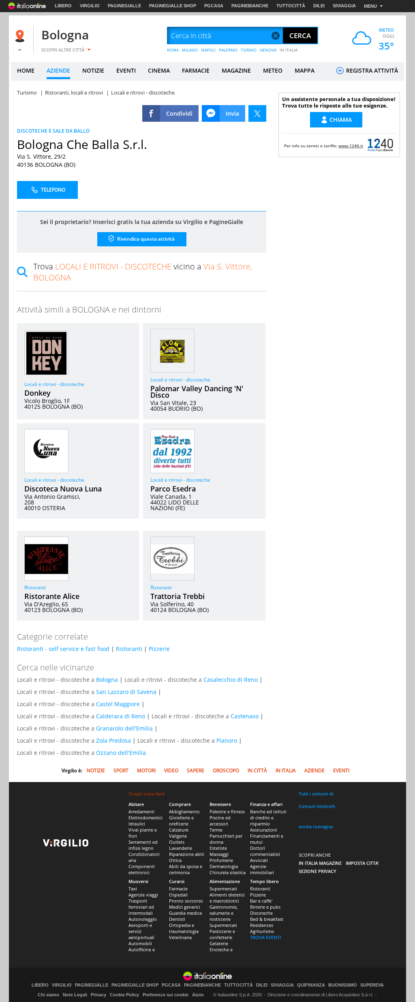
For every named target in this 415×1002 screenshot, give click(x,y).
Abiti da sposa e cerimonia (185, 869)
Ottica (175, 860)
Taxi (132, 889)
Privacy (98, 994)
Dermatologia (224, 866)
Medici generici (184, 907)
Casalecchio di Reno (230, 679)
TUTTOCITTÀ (290, 5)
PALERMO (228, 50)
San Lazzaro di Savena (126, 692)
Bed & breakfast (266, 919)
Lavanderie (180, 848)
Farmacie (178, 889)
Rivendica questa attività (145, 238)
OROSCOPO (226, 770)
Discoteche (261, 913)
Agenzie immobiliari (262, 869)
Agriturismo (262, 931)
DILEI (319, 5)
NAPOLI (208, 50)
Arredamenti (141, 811)
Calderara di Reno (120, 716)
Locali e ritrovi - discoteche (54, 384)
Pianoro (226, 740)
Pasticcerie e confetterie (222, 934)
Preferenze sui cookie (165, 994)
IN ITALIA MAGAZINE (320, 863)
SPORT (120, 770)
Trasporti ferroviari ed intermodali (141, 907)
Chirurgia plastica (228, 872)
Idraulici (136, 824)
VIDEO (171, 770)
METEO (272, 70)
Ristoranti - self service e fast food (63, 649)
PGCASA (213, 5)
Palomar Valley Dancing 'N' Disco (196, 392)
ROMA (173, 50)
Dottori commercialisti (265, 851)
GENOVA (268, 50)
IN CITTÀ (257, 770)
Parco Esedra (173, 488)
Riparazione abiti (186, 854)
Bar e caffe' (261, 901)
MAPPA (304, 70)
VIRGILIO (90, 5)
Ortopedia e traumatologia (184, 928)
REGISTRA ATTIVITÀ (371, 70)
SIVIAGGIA (344, 5)
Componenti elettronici (141, 869)
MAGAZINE (236, 70)
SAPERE (195, 770)
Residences (261, 925)
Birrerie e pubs (265, 907)
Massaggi (219, 854)
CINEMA (159, 70)
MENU (370, 6)
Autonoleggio (142, 919)
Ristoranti (35, 587)
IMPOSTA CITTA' (362, 863)
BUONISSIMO (342, 985)
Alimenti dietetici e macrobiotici (227, 898)
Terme (216, 830)
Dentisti (177, 919)
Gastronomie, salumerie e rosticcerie (224, 913)
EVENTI (126, 70)
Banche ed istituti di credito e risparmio (268, 817)
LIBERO (63, 5)
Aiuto (198, 994)
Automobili (140, 943)
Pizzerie (159, 649)
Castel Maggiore (118, 704)
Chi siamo (48, 994)
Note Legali (75, 994)
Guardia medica (185, 913)
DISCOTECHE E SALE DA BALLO (53, 130)
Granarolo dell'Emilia (124, 728)
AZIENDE (58, 70)
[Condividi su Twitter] (257, 113)
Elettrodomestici (145, 818)
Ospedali (178, 895)
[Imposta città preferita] (21, 36)
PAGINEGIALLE (124, 5)
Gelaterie (219, 943)
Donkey (37, 393)
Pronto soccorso (186, 901)
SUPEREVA (372, 985)
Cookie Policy (124, 994)
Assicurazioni (263, 830)
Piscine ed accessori (220, 821)
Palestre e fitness (227, 811)
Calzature (178, 830)
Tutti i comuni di (316, 794)
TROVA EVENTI (265, 937)
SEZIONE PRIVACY (317, 871)
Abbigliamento (184, 811)
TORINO (249, 50)
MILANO (190, 50)
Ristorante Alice (51, 596)
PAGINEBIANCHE (249, 5)
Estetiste (218, 848)
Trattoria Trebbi (177, 596)
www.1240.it (350, 146)
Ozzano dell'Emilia (121, 752)
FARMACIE (196, 70)
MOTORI (146, 770)
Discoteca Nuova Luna (63, 488)
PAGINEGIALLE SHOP (172, 5)
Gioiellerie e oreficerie (181, 821)
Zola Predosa (113, 740)
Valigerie (178, 836)
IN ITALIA (289, 50)
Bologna (65, 34)
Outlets (176, 842)
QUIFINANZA (311, 985)
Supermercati (223, 889)
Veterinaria (180, 937)
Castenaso (245, 716)
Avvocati (259, 860)
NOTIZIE (93, 70)
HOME (25, 70)
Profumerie (221, 860)
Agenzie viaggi (143, 895)
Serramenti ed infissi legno (143, 845)
